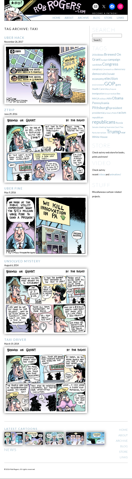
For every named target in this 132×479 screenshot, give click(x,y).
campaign (114, 59)
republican (97, 117)
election (111, 78)
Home (56, 17)
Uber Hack (14, 37)
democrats (99, 74)
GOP (109, 84)
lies (118, 93)
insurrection (111, 93)
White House (99, 136)
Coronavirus (108, 69)
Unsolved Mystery (22, 261)
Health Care (98, 89)
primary (108, 113)
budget (104, 60)
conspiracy (97, 69)
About (69, 17)
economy (98, 79)
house (113, 89)
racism (121, 112)
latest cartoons (21, 428)
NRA (109, 98)
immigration (98, 93)
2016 (95, 54)
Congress (110, 64)
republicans (104, 122)
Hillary (107, 89)
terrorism (101, 132)
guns (118, 84)
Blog (96, 17)
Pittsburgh (100, 107)
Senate (95, 127)
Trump (114, 131)
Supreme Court (113, 127)
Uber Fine (13, 188)
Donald (110, 73)
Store (108, 17)
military (103, 99)
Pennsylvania (100, 103)
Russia (119, 122)
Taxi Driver (15, 339)
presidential (98, 112)
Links (120, 17)
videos (102, 174)
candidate (97, 64)
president (116, 108)
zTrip (9, 110)
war (123, 132)
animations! (115, 174)
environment (98, 85)
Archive (83, 17)
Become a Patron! (105, 13)
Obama (117, 98)
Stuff (101, 184)
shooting (102, 127)
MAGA (96, 98)
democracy (119, 69)
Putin (114, 113)
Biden (101, 54)
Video (101, 162)
